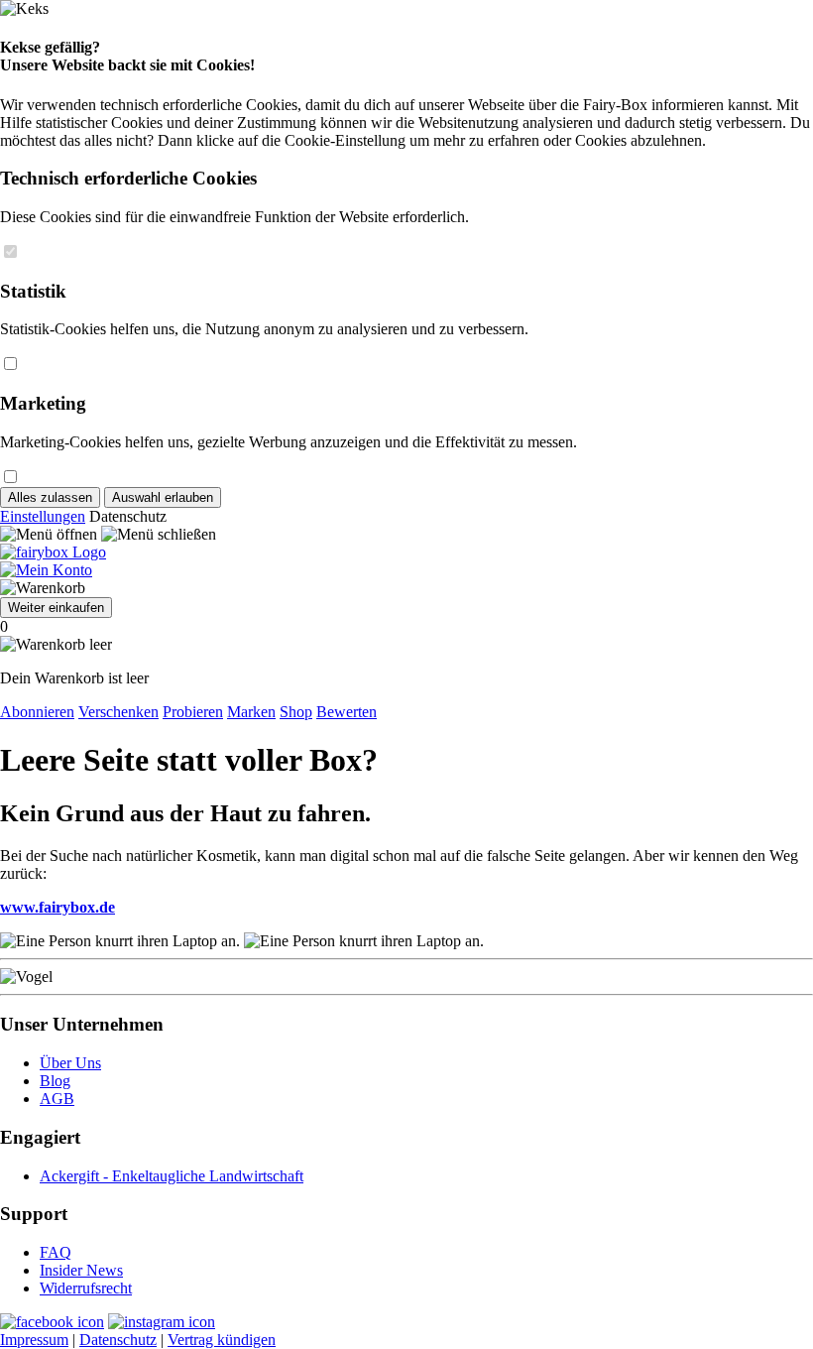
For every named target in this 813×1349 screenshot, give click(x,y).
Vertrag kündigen (222, 1339)
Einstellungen (42, 516)
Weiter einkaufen (56, 607)
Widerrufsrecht (86, 1288)
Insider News (81, 1270)
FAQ (55, 1252)
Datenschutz (118, 1339)
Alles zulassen (50, 497)
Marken (251, 711)
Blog (55, 1080)
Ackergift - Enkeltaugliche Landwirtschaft (171, 1175)
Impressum (34, 1339)
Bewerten (346, 711)
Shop (296, 711)
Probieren (193, 711)
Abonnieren (37, 711)
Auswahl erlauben (162, 497)
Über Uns (70, 1062)
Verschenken (118, 711)
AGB (57, 1098)
